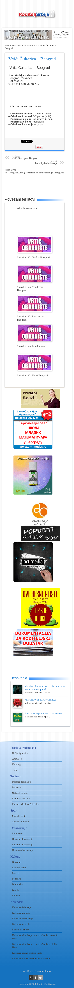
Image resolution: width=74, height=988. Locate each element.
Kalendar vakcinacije (22, 918)
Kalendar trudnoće (21, 913)
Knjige (15, 890)
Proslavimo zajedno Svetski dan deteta (43, 713)
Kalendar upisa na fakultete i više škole (31, 958)
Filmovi (16, 895)
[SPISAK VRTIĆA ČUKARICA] (8, 91)
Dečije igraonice (20, 753)
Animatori (17, 758)
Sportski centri (19, 816)
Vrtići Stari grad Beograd (25, 157)
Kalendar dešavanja (21, 907)
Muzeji (15, 873)
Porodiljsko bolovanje (46, 162)
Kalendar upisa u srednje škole (27, 952)
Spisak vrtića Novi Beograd (32, 375)
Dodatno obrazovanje (22, 850)
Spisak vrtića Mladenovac (31, 345)
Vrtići (19, 45)
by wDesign (28, 971)
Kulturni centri (19, 867)
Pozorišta (16, 878)
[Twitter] (40, 977)
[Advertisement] (39, 183)
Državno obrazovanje (22, 839)
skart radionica (44, 971)
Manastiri (17, 787)
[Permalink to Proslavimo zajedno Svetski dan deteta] (17, 721)
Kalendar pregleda (21, 924)
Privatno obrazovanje (22, 844)
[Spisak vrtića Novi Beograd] (34, 370)
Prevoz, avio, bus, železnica (25, 804)
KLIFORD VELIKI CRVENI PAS (40, 699)
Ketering (16, 764)
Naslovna (9, 45)
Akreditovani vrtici (27, 207)
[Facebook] (35, 977)
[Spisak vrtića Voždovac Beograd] (34, 281)
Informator (17, 833)
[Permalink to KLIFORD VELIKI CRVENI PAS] (17, 707)
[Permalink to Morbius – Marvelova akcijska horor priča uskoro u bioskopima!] (17, 693)
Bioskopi (16, 862)
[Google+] (31, 977)
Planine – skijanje (21, 798)
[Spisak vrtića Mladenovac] (34, 340)
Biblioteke (17, 884)
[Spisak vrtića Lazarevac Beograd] (34, 311)
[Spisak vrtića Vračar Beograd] (34, 252)
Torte (14, 770)
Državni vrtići (30, 45)
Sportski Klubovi (20, 821)
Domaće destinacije (21, 781)
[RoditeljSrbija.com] (37, 16)
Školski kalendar (20, 929)
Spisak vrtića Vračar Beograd (33, 257)
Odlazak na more (20, 793)
